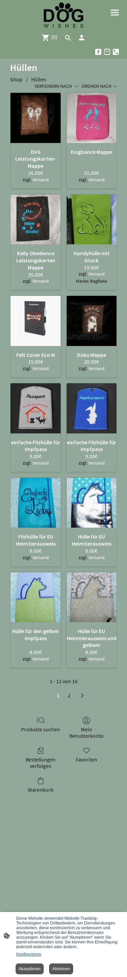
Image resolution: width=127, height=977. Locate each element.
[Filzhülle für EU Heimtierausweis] (35, 503)
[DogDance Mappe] (92, 118)
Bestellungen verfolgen (41, 762)
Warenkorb (41, 789)
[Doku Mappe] (92, 321)
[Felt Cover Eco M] (35, 321)
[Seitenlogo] (64, 15)
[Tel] (116, 52)
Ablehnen (61, 968)
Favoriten (86, 759)
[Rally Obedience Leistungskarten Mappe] (35, 219)
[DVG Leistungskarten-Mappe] (35, 118)
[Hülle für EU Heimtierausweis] (92, 503)
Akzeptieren (30, 968)
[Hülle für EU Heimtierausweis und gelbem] (92, 597)
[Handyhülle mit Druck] (92, 219)
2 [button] (69, 695)
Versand (41, 180)
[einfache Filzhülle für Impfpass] (35, 408)
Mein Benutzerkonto (86, 732)
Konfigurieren (28, 954)
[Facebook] (98, 52)
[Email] (107, 52)
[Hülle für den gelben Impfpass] (35, 597)
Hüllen (38, 79)
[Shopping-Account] (82, 38)
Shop (16, 79)
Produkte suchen (40, 729)
